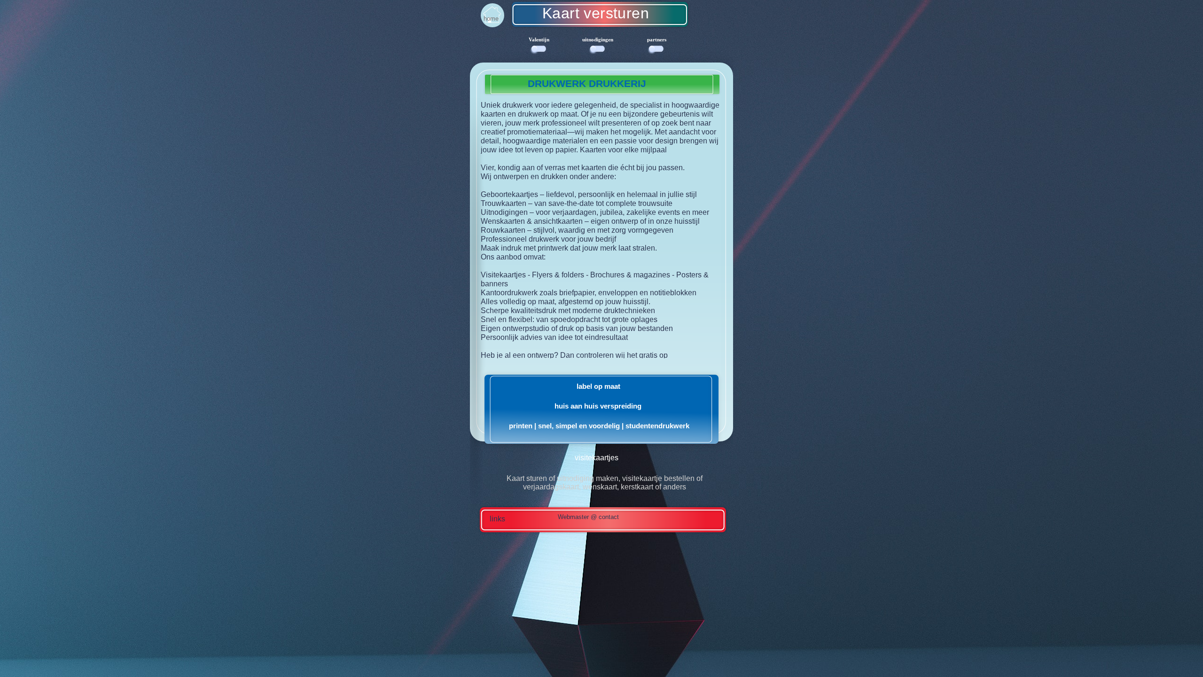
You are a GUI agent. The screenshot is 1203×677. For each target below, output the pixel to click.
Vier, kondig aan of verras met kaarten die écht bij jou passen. (583, 168)
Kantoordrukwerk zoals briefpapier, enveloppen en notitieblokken (588, 293)
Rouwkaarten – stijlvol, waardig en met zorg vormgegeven (577, 230)
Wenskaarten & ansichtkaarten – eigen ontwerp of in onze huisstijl (590, 221)
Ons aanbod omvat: (513, 257)
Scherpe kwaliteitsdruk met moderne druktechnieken (568, 311)
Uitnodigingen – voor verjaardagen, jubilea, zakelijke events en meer (595, 212)
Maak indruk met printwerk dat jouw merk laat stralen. (569, 248)
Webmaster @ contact (588, 516)
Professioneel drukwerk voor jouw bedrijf (548, 239)
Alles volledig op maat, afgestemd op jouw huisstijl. (565, 302)
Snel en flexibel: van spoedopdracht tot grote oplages (569, 319)
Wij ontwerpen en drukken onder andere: (548, 177)
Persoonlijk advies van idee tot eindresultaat (554, 337)
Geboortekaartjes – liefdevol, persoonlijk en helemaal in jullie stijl (589, 194)
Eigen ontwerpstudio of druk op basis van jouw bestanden (577, 328)
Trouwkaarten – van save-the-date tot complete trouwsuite (576, 203)
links (497, 519)
